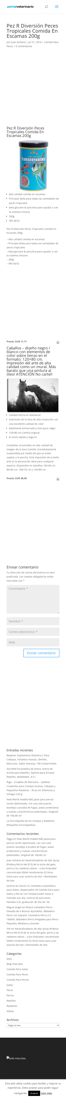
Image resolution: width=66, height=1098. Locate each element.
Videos (10, 1011)
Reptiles (11, 1000)
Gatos (10, 985)
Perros (10, 995)
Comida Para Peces (17, 974)
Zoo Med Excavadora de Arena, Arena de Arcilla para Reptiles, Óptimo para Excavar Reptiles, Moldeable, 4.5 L (30, 773)
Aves (9, 958)
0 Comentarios (24, 46)
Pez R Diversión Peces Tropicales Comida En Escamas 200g (25, 131)
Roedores (12, 1006)
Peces (10, 990)
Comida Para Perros (18, 979)
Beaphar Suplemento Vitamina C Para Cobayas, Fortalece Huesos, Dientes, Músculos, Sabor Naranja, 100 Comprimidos (32, 759)
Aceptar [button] (34, 1093)
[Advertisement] (33, 91)
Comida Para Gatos (17, 969)
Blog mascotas (15, 963)
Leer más (46, 1093)
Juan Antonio (18, 42)
